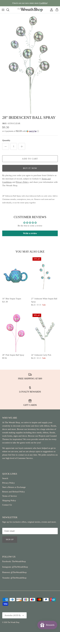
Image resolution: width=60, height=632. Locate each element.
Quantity (6, 140)
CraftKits (43, 3)
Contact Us (7, 505)
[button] (30, 131)
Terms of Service (9, 496)
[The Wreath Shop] (30, 10)
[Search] (9, 10)
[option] (30, 63)
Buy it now (30, 168)
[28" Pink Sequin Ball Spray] (15, 332)
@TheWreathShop (18, 572)
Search (5, 478)
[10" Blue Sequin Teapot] (15, 276)
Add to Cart (30, 159)
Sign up (10, 539)
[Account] (51, 10)
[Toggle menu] (3, 10)
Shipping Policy (9, 500)
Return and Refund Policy (13, 492)
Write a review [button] (30, 233)
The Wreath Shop (13, 622)
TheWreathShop (19, 561)
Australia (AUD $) (12, 615)
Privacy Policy (8, 483)
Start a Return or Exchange (14, 487)
